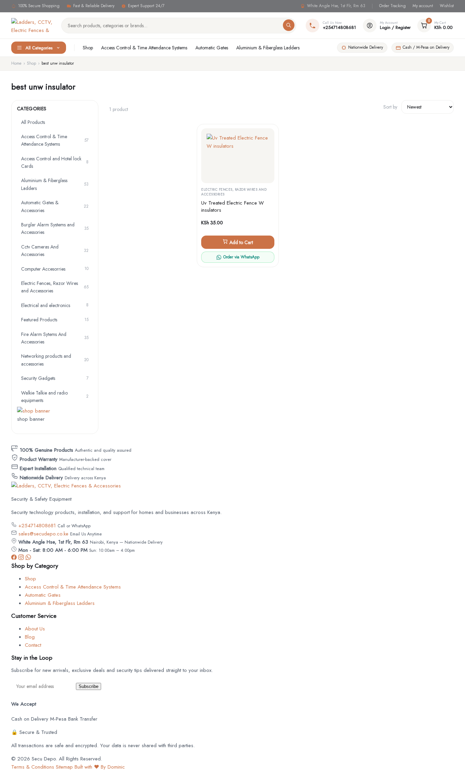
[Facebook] (14, 558)
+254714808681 (37, 525)
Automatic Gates (211, 47)
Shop (88, 47)
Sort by (390, 106)
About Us (35, 628)
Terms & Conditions (32, 767)
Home (16, 63)
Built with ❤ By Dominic (100, 767)
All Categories (39, 48)
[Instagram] (22, 558)
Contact (33, 645)
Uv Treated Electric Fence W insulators (232, 206)
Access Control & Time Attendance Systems (144, 47)
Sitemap (64, 767)
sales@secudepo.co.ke (43, 533)
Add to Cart (240, 242)
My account (423, 6)
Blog (30, 637)
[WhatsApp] (28, 558)
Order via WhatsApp (241, 257)
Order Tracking (392, 6)
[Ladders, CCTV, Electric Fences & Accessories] (32, 25)
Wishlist (447, 6)
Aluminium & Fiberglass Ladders (268, 47)
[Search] (288, 25)
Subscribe (88, 686)
